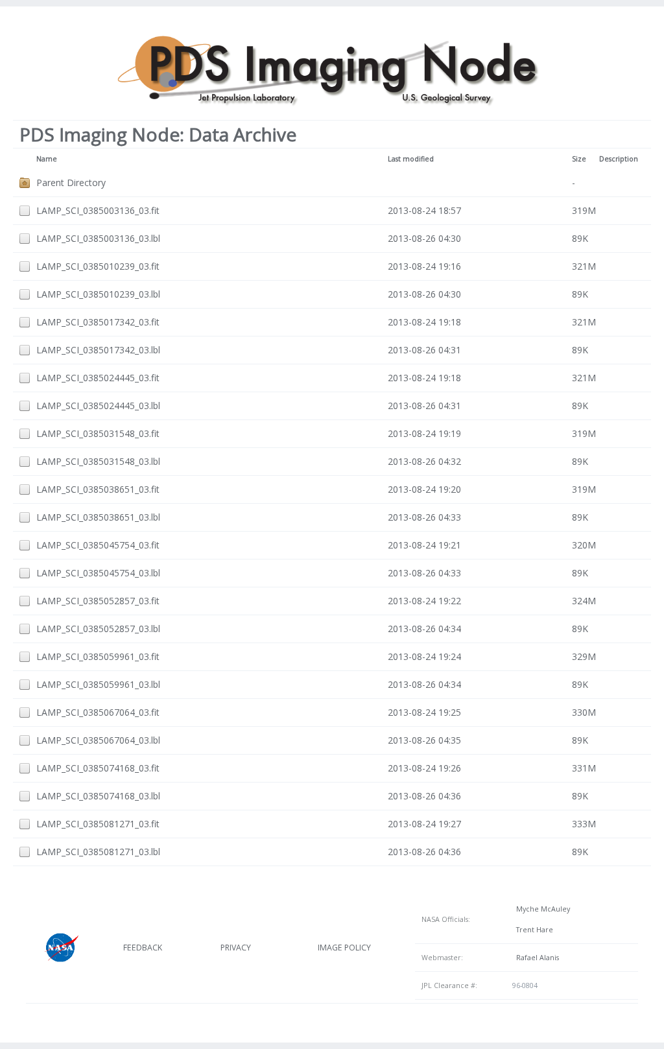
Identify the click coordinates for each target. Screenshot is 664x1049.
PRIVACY (235, 947)
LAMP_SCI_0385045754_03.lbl (98, 573)
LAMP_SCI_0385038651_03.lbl (98, 517)
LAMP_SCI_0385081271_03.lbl (98, 851)
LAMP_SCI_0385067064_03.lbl (98, 740)
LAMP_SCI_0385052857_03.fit (98, 601)
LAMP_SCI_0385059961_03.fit (98, 656)
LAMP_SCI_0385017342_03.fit (98, 322)
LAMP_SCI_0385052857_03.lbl (98, 628)
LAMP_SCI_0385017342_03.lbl (98, 350)
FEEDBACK (142, 947)
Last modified (411, 158)
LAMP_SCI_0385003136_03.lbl (98, 238)
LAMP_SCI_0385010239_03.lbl (98, 294)
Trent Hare (532, 929)
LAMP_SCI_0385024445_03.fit (98, 377)
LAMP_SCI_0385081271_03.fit (98, 824)
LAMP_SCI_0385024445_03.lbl (98, 405)
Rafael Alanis (535, 957)
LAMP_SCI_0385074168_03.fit (98, 768)
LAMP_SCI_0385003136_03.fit (98, 210)
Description (618, 158)
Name (46, 158)
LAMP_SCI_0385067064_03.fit (98, 712)
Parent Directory (71, 182)
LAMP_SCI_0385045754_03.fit (98, 545)
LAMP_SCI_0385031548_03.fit (98, 433)
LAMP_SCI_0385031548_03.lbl (98, 461)
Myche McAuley (541, 908)
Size (579, 158)
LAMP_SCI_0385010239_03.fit (98, 266)
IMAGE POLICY (344, 947)
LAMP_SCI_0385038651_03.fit (98, 489)
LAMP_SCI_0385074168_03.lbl (98, 796)
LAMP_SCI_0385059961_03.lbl (98, 684)
